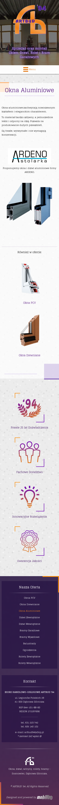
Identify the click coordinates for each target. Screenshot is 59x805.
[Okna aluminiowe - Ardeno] (29, 156)
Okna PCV (29, 302)
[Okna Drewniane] (29, 332)
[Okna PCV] (29, 280)
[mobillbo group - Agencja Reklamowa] (44, 797)
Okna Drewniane (29, 355)
